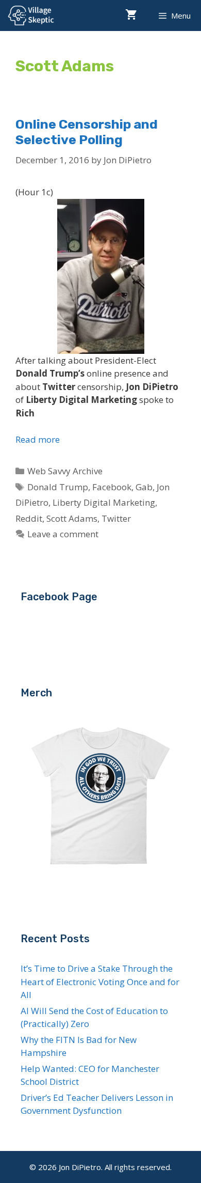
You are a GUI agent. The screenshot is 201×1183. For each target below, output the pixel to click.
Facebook (111, 487)
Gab (144, 487)
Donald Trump (57, 487)
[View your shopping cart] (131, 15)
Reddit (28, 518)
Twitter (116, 518)
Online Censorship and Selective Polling (86, 132)
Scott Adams (71, 518)
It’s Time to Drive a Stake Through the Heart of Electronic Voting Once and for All (100, 981)
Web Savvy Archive (65, 471)
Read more (37, 439)
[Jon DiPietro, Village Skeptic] (31, 15)
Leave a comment (62, 534)
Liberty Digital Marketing (104, 502)
